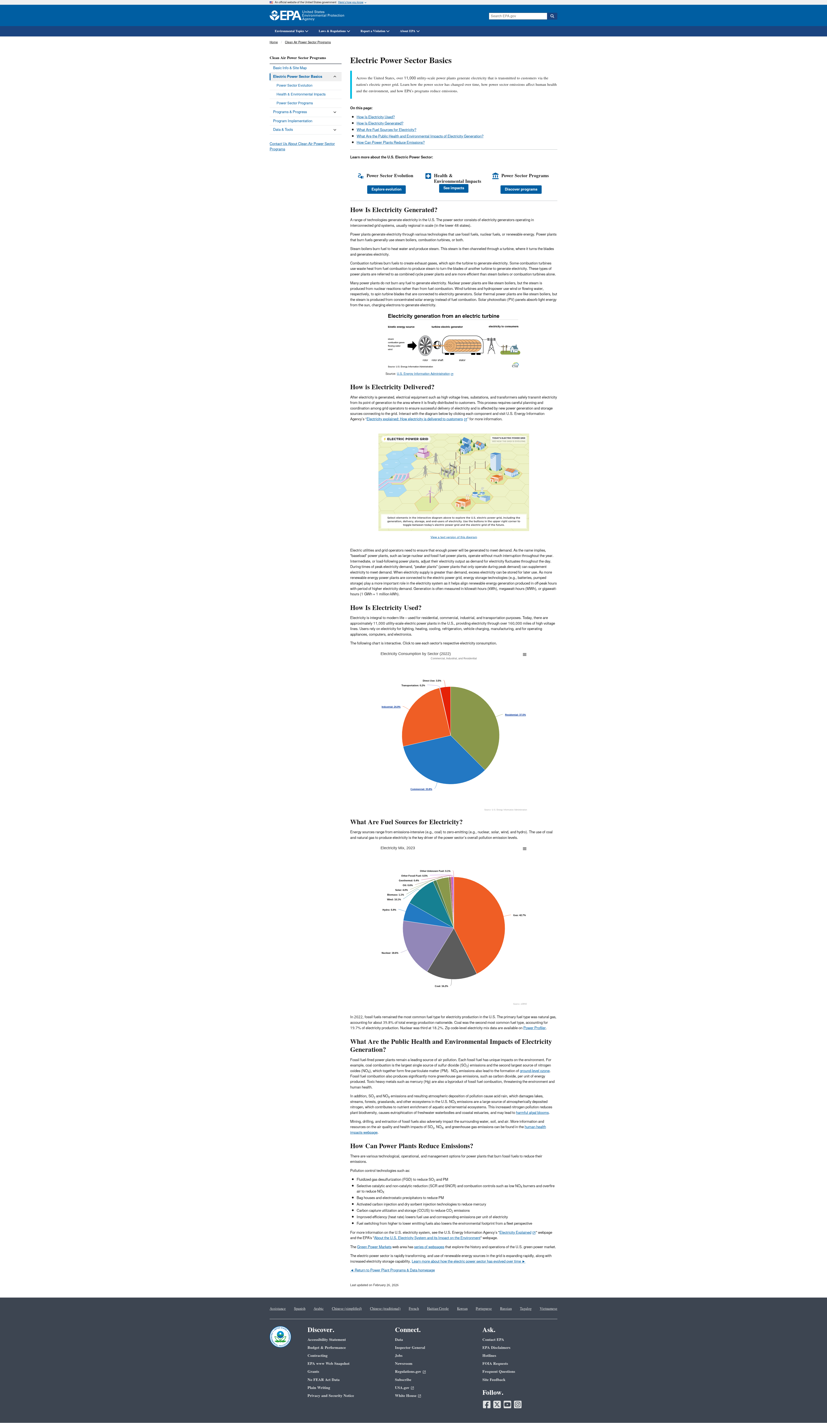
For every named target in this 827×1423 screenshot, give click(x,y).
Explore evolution (386, 189)
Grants (313, 1371)
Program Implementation (292, 121)
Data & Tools (283, 130)
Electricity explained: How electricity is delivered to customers (415, 419)
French (414, 1309)
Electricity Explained (515, 1233)
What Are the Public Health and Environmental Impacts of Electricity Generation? (420, 136)
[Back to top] (815, 1411)
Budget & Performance (327, 1347)
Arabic (319, 1309)
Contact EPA (493, 1339)
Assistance (278, 1309)
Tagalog (526, 1309)
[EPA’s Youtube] (507, 1404)
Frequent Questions (498, 1371)
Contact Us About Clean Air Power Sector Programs (302, 146)
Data (399, 1339)
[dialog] (454, 340)
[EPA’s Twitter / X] (497, 1404)
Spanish (299, 1309)
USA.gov (402, 1387)
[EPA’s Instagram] (517, 1404)
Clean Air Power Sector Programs (308, 42)
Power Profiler (534, 1028)
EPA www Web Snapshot (329, 1363)
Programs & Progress (290, 112)
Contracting (318, 1355)
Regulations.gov (408, 1371)
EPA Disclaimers (496, 1347)
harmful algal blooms (532, 1113)
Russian (506, 1309)
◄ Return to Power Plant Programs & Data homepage (392, 1270)
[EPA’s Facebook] (486, 1404)
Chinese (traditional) (385, 1309)
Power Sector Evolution (294, 85)
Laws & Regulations (332, 31)
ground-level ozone (535, 1071)
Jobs (399, 1355)
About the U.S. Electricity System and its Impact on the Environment (427, 1238)
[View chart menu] (381, 652)
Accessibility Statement (327, 1339)
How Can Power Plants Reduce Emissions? (391, 143)
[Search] (552, 16)
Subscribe (403, 1380)
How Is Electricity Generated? (380, 123)
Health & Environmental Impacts (301, 94)
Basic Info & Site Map (290, 68)
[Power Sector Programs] (495, 176)
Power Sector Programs (295, 103)
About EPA (407, 31)
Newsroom (403, 1363)
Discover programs (521, 189)
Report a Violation (373, 31)
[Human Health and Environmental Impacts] (428, 176)
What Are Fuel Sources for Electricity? (386, 130)
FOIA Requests (495, 1363)
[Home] (307, 15)
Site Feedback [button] (493, 1380)
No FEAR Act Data (324, 1380)
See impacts (453, 188)
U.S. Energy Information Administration (423, 374)
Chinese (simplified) (347, 1309)
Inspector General (410, 1347)
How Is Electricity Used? (376, 117)
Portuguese (484, 1309)
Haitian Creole (438, 1309)
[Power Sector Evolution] (361, 176)
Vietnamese (548, 1309)
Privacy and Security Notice (331, 1395)
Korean (462, 1309)
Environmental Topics (289, 31)
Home (274, 42)
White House (406, 1395)
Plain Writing (319, 1387)
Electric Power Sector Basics (297, 77)
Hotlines (489, 1355)
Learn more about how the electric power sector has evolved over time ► (468, 1261)
